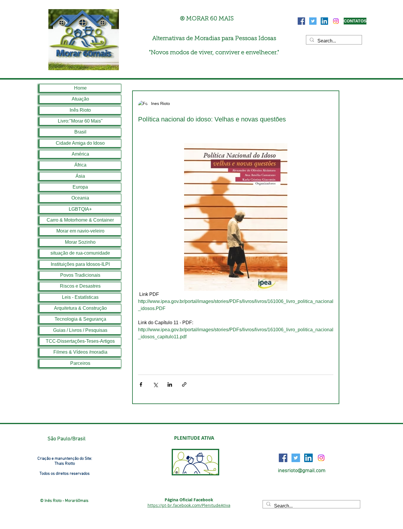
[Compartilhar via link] (184, 384)
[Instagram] (336, 21)
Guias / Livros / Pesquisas (80, 330)
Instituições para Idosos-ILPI (80, 264)
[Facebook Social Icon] (301, 21)
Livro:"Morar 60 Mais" (80, 120)
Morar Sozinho (80, 242)
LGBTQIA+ (80, 209)
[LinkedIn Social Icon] (324, 21)
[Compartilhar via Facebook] (141, 384)
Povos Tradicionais (80, 275)
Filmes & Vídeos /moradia (80, 352)
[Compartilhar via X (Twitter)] (155, 384)
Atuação (80, 98)
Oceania (80, 197)
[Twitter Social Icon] (313, 21)
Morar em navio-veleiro (80, 230)
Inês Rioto (80, 110)
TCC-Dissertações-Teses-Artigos (80, 341)
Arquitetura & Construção (80, 308)
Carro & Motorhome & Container (80, 220)
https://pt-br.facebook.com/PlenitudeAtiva (189, 505)
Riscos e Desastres (80, 286)
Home (80, 87)
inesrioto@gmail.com (301, 471)
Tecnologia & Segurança (80, 319)
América (80, 153)
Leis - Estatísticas (80, 297)
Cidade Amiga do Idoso (80, 143)
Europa (80, 186)
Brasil (80, 131)
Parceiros (80, 363)
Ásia (80, 176)
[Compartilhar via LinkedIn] (170, 384)
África (80, 164)
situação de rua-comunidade (80, 253)
